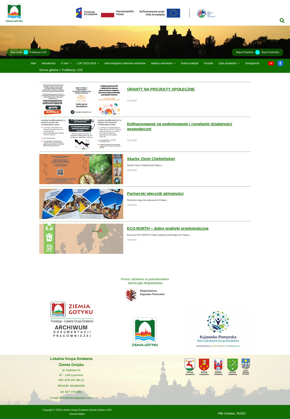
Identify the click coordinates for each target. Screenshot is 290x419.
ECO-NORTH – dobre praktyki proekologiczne (81, 239)
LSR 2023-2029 (86, 63)
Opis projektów (228, 63)
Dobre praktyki (189, 63)
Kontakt (208, 63)
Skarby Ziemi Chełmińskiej (81, 169)
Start (33, 63)
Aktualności (49, 63)
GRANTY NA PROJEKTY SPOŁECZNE (81, 99)
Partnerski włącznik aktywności (81, 204)
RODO (241, 413)
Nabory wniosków (161, 63)
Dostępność (252, 63)
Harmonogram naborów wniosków (125, 63)
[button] (282, 20)
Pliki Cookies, (227, 413)
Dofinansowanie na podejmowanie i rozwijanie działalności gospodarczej (81, 134)
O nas (64, 63)
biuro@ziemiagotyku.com (76, 397)
